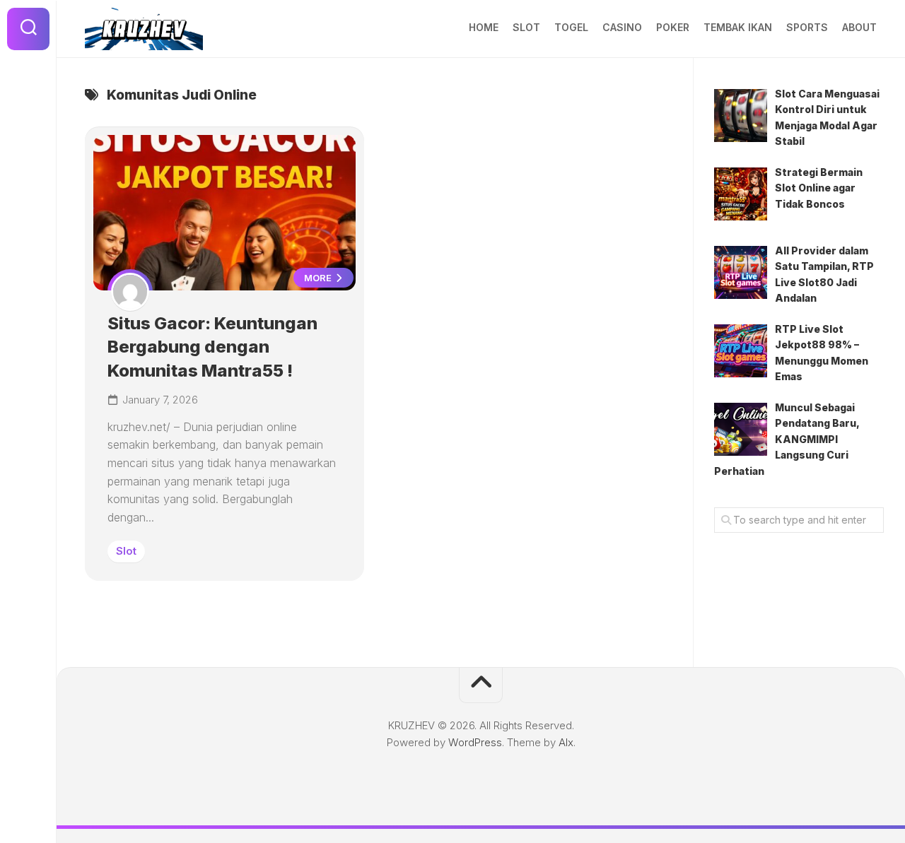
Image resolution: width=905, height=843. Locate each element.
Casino (622, 27)
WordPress (475, 742)
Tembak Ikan (737, 27)
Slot (526, 27)
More (319, 277)
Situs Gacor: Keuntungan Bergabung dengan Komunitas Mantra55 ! (212, 347)
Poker (672, 27)
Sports (807, 27)
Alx (566, 742)
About (859, 27)
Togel (571, 27)
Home (483, 27)
